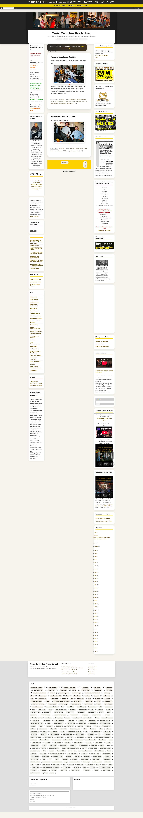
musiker (87, 695)
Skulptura (85, 715)
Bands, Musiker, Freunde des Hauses (35, 367)
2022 (96, 559)
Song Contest (63, 745)
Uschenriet (64, 770)
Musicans (33, 726)
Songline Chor (66, 767)
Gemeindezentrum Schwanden (61, 701)
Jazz (71, 698)
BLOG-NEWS (96, 2)
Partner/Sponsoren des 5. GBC (103, 521)
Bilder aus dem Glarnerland (102, 518)
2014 (96, 585)
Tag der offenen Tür (56, 695)
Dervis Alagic (64, 704)
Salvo (103, 764)
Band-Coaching (49, 737)
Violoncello (35, 748)
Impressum (33, 783)
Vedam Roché (70, 103)
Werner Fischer (80, 734)
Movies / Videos (34, 349)
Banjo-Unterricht (34, 311)
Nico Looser (46, 762)
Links (57, 759)
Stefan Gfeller (96, 715)
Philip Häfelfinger (97, 762)
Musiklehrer (51, 690)
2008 (96, 603)
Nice (85, 729)
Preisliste (32, 340)
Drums (98, 704)
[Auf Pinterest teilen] (57, 99)
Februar (96, 546)
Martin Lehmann (58, 712)
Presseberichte (85, 690)
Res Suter (71, 764)
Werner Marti (106, 770)
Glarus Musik (89, 701)
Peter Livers (84, 101)
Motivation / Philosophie (33, 358)
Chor (44, 751)
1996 (96, 638)
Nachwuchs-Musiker (52, 706)
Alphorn (84, 748)
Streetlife (76, 767)
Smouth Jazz (35, 767)
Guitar (96, 726)
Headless (77, 756)
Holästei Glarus (56, 739)
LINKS (107, 2)
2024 (96, 553)
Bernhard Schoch (35, 751)
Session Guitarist (59, 720)
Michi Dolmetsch (35, 762)
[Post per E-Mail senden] (76, 103)
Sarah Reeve (54, 731)
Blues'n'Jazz (80, 698)
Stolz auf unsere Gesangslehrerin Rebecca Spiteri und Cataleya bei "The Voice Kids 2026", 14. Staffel (36, 259)
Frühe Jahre (91, 672)
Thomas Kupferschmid (104, 767)
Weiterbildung (91, 712)
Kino (50, 759)
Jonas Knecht (47, 712)
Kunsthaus (33, 715)
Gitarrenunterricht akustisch (35, 321)
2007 (96, 607)
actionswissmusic (35, 773)
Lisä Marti (74, 759)
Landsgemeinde (36, 742)
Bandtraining (59, 726)
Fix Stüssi (81, 720)
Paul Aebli (92, 729)
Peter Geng (86, 762)
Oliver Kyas (36, 720)
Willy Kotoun (91, 734)
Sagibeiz (45, 731)
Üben (52, 773)
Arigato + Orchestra (36, 737)
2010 (96, 597)
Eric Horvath (49, 717)
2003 (96, 619)
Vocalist (44, 748)
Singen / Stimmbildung (36, 331)
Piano (101, 729)
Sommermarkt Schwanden (74, 731)
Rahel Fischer (56, 764)
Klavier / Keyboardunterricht (35, 328)
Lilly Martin (53, 729)
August (96, 535)
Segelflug (32, 799)
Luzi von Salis (96, 759)
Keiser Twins (42, 709)
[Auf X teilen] (54, 99)
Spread (102, 745)
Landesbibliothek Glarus (37, 723)
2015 (96, 581)
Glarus (74, 690)
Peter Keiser (108, 706)
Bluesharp (71, 720)
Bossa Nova (60, 737)
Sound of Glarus (83, 745)
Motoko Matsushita (105, 723)
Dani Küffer (70, 737)
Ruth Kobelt (70, 706)
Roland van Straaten (60, 715)
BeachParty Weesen (105, 748)
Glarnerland (109, 687)
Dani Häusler (70, 726)
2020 (96, 566)
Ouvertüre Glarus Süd (38, 704)
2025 (96, 550)
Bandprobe (49, 726)
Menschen (59, 39)
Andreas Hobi (93, 748)
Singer (62, 731)
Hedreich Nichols (44, 739)
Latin (48, 723)
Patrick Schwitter (75, 762)
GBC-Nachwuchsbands (36, 385)
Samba (110, 764)
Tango (84, 767)
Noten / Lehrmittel (35, 361)
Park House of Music (61, 709)
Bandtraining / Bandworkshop (34, 305)
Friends (108, 709)
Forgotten (80, 726)
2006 (96, 610)
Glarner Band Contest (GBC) (92, 693)
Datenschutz (33, 785)
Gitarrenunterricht (35, 712)
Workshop (107, 698)
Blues (67, 695)
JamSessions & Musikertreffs (69, 673)
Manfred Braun (89, 704)
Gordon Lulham (95, 753)
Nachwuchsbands (76, 704)
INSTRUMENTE (73, 2)
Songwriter (73, 745)
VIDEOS (102, 2)
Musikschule (63, 690)
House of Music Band (36, 701)
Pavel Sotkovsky (52, 704)
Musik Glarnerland (37, 706)
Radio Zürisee (46, 764)
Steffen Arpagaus (95, 731)
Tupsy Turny (44, 770)
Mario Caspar (76, 717)
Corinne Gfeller (61, 751)
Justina (67, 717)
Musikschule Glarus (107, 717)
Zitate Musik (33, 370)
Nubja (66, 762)
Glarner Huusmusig (73, 753)
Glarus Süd (109, 690)
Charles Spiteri (72, 99)
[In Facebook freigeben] (55, 99)
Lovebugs (47, 742)
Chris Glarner (54, 698)
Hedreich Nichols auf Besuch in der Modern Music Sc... (102, 538)
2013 (96, 588)
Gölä (101, 706)
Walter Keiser (91, 668)
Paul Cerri (88, 742)
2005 (96, 613)
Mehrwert (32, 801)
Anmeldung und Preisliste (34, 337)
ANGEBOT (80, 2)
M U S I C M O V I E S (35, 282)
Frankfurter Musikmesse (85, 751)
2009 (96, 600)
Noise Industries (57, 762)
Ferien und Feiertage (35, 355)
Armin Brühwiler (83, 709)
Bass (89, 698)
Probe (108, 729)
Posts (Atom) (72, 171)
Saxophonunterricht (35, 333)
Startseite (57, 5)
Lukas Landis (57, 742)
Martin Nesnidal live (35, 279)
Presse (87, 5)
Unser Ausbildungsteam (34, 343)
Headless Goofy (106, 726)
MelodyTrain (82, 723)
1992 (96, 641)
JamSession (80, 99)
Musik (32, 695)
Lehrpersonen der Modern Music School (72, 668)
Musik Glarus (77, 695)
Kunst (110, 739)
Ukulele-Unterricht (35, 313)
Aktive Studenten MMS (69, 687)
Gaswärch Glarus (99, 751)
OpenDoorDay (108, 701)
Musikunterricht (34, 302)
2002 (96, 622)
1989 (96, 648)
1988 (96, 651)
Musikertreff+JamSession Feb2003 (63, 117)
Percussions (47, 720)
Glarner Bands (77, 701)
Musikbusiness (78, 742)
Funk (33, 709)
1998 (96, 632)
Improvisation (91, 720)
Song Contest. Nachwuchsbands (51, 767)
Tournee (107, 715)
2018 (96, 572)
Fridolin (89, 726)
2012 (96, 591)
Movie (50, 709)
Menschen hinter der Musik (69, 666)
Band (92, 709)
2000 (96, 629)
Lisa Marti (65, 759)
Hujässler (33, 729)
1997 (96, 635)
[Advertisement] (104, 309)
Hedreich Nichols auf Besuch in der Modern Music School (36, 242)
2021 (96, 562)
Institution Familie (68, 739)
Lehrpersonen (83, 39)
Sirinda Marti (53, 745)
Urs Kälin (54, 770)
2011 (96, 594)
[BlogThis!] (52, 99)
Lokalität (32, 364)
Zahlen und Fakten (54, 748)
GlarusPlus (84, 753)
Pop (62, 706)
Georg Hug (33, 753)
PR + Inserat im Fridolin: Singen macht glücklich (36, 253)
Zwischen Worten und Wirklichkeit (38, 797)
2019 (96, 569)
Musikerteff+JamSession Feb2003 (63, 57)
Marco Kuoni (107, 759)
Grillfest (101, 712)
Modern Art (93, 723)
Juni (95, 543)
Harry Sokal (69, 756)
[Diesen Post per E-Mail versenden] (51, 99)
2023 (96, 556)
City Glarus (100, 709)
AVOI (99, 734)
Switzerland (34, 734)
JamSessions (80, 5)
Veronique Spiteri (54, 734)
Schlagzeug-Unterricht (36, 318)
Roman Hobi (80, 764)
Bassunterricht (34, 324)
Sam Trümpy (81, 706)
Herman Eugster (97, 756)
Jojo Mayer (108, 756)
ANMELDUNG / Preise (88, 2)
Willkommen (33, 297)
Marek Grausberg (58, 723)
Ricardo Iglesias (35, 731)
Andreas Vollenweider (36, 717)
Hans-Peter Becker (57, 756)
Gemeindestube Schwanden (103, 737)
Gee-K (108, 751)
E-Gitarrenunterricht (35, 316)
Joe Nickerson (108, 704)
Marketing (107, 693)
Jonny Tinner (102, 739)
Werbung (96, 695)
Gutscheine (33, 739)
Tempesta (92, 767)
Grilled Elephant (35, 756)
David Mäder (80, 737)
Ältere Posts (85, 164)
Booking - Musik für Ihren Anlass (35, 352)
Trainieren (33, 770)
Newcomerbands (45, 715)
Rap (64, 764)
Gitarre (64, 698)
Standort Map (33, 346)
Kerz (44, 759)
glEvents (45, 773)
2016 (96, 578)
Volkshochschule (67, 734)
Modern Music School (69, 101)
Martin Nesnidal (60, 101)
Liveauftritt (63, 729)
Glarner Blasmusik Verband (57, 753)
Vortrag (96, 770)
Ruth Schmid (90, 764)
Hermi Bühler (58, 717)
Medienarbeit (71, 5)
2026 (96, 532)
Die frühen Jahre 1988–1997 (69, 670)
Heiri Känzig (87, 756)
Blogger (74, 807)
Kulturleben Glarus (105, 720)
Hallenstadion (45, 756)
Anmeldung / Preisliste (104, 230)
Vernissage (43, 734)
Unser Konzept (34, 299)
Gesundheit (43, 753)
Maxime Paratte (88, 717)
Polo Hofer (108, 762)
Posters (108, 742)
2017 (96, 575)
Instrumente (33, 308)
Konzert (53, 693)
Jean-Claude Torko (91, 739)
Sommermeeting (42, 698)
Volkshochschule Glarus (102, 346)
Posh (32, 764)
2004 (96, 616)
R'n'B (38, 764)
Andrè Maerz (107, 734)
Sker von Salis (74, 715)
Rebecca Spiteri (54, 103)
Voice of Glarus (75, 770)
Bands (47, 701)
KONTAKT (112, 2)
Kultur (108, 712)
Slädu (41, 726)
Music (96, 717)
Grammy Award (106, 753)
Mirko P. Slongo (77, 693)
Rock (32, 698)
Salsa (97, 764)
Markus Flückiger (74, 729)
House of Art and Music (101, 341)
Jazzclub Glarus (99, 344)
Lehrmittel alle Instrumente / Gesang (36, 382)
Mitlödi (98, 701)
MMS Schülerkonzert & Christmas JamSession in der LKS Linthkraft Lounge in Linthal (36, 266)
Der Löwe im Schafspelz (36, 793)
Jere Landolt (43, 729)
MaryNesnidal (71, 723)
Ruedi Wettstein (35, 745)
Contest (51, 751)
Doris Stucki (72, 751)
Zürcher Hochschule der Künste (70, 748)
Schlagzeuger (70, 712)
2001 (96, 626)
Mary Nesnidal (42, 695)
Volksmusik (87, 770)
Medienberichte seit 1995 (68, 672)
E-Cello (90, 737)
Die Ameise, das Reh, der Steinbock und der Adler (42, 795)
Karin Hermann (34, 759)
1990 (96, 644)
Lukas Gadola (84, 759)
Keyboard (97, 698)
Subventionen (107, 731)
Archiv (64, 5)
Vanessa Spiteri (62, 103)
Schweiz (44, 745)
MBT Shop (67, 742)
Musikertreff (78, 101)
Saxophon (72, 709)
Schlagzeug (106, 695)
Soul (86, 731)
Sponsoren (94, 745)
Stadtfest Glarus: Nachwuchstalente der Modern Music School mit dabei (36, 247)
